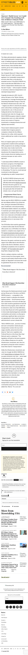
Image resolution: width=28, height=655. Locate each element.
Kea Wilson (6, 29)
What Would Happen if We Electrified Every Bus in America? (13, 283)
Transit (3, 14)
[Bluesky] (20, 607)
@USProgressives (20, 182)
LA (17, 6)
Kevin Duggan (4, 526)
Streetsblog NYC (6, 516)
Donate (3, 9)
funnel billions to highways (12, 354)
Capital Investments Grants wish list (13, 233)
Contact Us (3, 636)
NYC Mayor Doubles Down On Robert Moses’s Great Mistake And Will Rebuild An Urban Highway (9, 522)
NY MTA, (18, 48)
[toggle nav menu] (26, 2)
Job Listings (3, 633)
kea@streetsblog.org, (13, 414)
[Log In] (22, 2)
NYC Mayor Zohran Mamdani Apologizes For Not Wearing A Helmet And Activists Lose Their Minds (9, 534)
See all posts (5, 577)
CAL (23, 6)
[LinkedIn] (17, 607)
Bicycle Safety (13, 530)
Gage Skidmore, (13, 48)
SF (19, 6)
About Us (3, 615)
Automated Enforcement (6, 562)
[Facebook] (7, 607)
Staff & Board (4, 617)
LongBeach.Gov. (23, 48)
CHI (25, 6)
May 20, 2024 (19, 197)
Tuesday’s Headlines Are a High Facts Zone (9, 555)
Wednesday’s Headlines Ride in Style (8, 545)
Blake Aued (4, 548)
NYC (2, 6)
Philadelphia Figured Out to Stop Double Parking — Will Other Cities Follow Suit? (9, 566)
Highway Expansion (5, 517)
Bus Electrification (6, 424)
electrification (16, 424)
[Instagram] (14, 607)
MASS (13, 6)
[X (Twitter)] (10, 607)
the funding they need (16, 249)
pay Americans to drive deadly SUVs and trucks (11, 360)
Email (3, 445)
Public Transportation (12, 425)
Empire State (8, 6)
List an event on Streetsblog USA (4, 641)
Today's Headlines (5, 543)
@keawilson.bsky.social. (14, 416)
